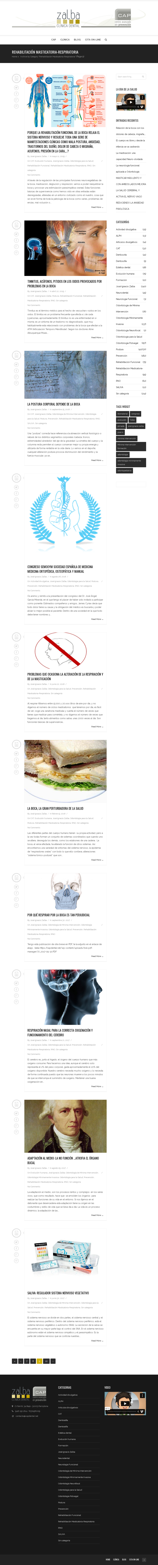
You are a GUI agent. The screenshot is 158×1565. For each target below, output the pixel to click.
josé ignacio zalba (136, 426)
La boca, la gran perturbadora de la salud (55, 808)
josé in (120, 432)
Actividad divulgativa (40, 581)
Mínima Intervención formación (127, 446)
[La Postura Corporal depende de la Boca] (65, 375)
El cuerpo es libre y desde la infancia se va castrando (130, 143)
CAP (53, 39)
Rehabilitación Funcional (38, 165)
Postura (55, 296)
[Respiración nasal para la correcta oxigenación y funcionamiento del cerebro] (65, 997)
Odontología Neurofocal (131, 330)
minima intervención (127, 438)
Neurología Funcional (131, 299)
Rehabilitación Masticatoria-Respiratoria (68, 165)
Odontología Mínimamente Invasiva (43, 1177)
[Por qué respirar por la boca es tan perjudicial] (65, 891)
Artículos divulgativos (131, 242)
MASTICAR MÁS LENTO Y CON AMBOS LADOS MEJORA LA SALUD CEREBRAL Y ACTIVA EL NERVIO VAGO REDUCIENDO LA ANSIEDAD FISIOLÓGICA (131, 193)
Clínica (65, 39)
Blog (77, 39)
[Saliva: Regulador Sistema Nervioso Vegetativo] (65, 1258)
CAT (32, 161)
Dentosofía (131, 261)
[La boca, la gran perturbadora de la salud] (65, 771)
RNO (89, 165)
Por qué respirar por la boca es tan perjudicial (58, 915)
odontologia (123, 454)
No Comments (33, 175)
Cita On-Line (93, 39)
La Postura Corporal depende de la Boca (53, 404)
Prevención (53, 419)
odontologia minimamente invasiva (129, 463)
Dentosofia (131, 255)
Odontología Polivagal (131, 344)
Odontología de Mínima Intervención (68, 414)
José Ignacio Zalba (61, 161)
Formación (131, 280)
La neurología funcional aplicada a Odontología (127, 168)
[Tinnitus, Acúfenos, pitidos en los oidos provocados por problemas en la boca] (65, 248)
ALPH (131, 236)
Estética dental (131, 267)
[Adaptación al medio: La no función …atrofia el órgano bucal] (65, 1126)
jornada (121, 426)
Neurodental (131, 293)
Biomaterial (123, 414)
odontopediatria (124, 470)
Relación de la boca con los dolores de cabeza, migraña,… (131, 131)
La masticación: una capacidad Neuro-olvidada (129, 156)
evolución (122, 420)
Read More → (97, 207)
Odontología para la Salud (81, 161)
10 (46, 1361)
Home (14, 56)
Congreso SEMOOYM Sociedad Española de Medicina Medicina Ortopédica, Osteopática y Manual (60, 569)
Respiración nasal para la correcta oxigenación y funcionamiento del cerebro (60, 1032)
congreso (135, 414)
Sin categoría (62, 300)
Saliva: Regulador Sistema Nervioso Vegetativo (58, 1293)
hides (132, 420)
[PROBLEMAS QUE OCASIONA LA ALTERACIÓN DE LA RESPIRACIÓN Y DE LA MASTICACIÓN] (65, 650)
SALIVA (30, 423)
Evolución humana (43, 161)
